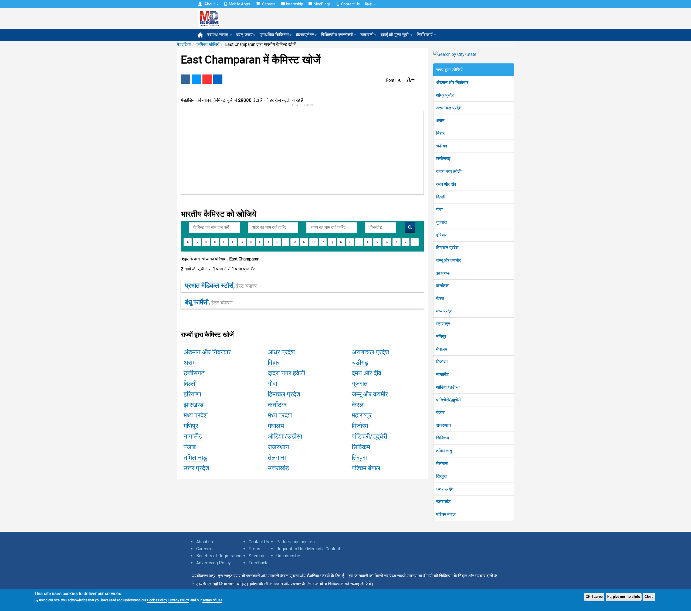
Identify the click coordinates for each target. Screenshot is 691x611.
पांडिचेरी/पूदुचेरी (448, 399)
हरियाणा (442, 234)
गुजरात (441, 222)
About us (204, 541)
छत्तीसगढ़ (443, 158)
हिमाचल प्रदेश (447, 247)
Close (649, 597)
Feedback (258, 562)
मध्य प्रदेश (444, 311)
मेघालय (441, 349)
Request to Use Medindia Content (308, 548)
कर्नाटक (442, 285)
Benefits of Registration (218, 555)
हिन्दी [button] (368, 4)
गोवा (439, 209)
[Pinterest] (207, 79)
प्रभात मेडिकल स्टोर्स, (221, 285)
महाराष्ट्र (443, 323)
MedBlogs (322, 4)
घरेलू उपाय (244, 34)
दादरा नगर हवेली (449, 171)
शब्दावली (367, 34)
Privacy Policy (178, 600)
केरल (440, 298)
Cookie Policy (157, 600)
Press (254, 548)
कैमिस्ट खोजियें (208, 44)
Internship (294, 4)
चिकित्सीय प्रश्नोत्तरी (337, 34)
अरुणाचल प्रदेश (448, 107)
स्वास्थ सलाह (218, 34)
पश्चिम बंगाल (446, 514)
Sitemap (256, 555)
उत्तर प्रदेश (444, 488)
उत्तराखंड (443, 501)
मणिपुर (441, 336)
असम (440, 120)
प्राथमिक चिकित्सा (274, 34)
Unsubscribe (288, 555)
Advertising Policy (213, 562)
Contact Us (350, 4)
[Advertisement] (300, 151)
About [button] (210, 4)
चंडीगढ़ (441, 145)
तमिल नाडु (444, 450)
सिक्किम (442, 437)
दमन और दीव (446, 184)
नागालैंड (442, 374)
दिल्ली (440, 196)
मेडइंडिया (184, 44)
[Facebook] (185, 79)
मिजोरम (442, 361)
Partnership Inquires (295, 541)
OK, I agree (594, 597)
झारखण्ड (443, 273)
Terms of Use (212, 600)
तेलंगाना (442, 463)
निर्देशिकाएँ (425, 34)
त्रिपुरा (441, 476)
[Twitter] (196, 79)
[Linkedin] (217, 79)
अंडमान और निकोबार (452, 82)
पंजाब (440, 412)
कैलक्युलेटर (305, 34)
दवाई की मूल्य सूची (395, 34)
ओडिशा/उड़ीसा (448, 387)
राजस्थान (443, 425)
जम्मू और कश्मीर (448, 260)
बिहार (440, 133)
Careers (269, 4)
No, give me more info (623, 597)
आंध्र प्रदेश (445, 95)
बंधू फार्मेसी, (209, 302)
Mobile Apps (239, 4)
